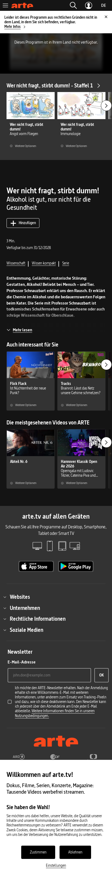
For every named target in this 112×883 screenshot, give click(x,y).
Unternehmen (25, 608)
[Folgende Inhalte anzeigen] (106, 105)
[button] (73, 5)
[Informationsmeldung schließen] (106, 16)
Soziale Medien (26, 630)
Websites (20, 597)
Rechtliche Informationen (38, 619)
